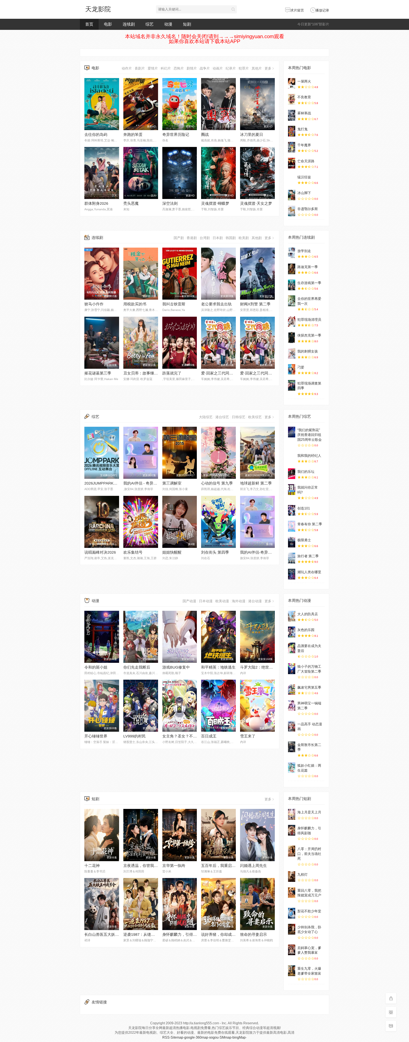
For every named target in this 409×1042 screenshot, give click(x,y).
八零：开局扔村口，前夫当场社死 (309, 853)
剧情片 (192, 68)
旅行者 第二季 (308, 556)
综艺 (149, 24)
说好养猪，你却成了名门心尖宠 (228, 934)
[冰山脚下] (291, 195)
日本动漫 (206, 601)
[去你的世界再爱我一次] (291, 300)
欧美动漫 (222, 601)
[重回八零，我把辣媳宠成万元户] (291, 892)
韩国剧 (231, 238)
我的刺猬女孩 (307, 351)
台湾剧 (205, 238)
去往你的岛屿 (95, 134)
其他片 (257, 68)
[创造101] (291, 510)
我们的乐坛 (305, 471)
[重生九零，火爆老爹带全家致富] (291, 970)
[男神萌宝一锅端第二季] (291, 705)
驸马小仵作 (94, 304)
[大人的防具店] (291, 616)
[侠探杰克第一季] (291, 337)
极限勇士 (304, 540)
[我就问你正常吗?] (291, 489)
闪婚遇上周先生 (253, 865)
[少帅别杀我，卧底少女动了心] (291, 929)
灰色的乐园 (305, 630)
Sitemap (177, 1037)
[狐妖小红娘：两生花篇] (291, 767)
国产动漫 (189, 601)
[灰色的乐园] (291, 632)
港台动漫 (255, 601)
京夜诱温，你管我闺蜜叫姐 (146, 865)
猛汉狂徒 (304, 177)
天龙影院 (98, 9)
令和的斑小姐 (95, 667)
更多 (268, 68)
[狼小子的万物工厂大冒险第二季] (291, 668)
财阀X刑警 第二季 (255, 304)
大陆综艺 (206, 417)
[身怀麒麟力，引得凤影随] (291, 830)
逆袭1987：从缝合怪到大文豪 (148, 934)
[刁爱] (291, 369)
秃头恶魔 (131, 203)
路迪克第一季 (307, 267)
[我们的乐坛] (291, 473)
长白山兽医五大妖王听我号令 (109, 934)
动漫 (168, 24)
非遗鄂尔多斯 (307, 209)
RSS (166, 1037)
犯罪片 (244, 68)
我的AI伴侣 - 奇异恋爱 (142, 483)
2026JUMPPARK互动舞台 (106, 483)
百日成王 (208, 736)
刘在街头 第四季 (215, 552)
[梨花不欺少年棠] (291, 913)
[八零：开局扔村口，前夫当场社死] (291, 851)
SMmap (225, 1037)
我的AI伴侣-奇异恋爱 (258, 552)
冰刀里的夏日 (251, 134)
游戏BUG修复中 (176, 667)
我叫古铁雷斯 (173, 304)
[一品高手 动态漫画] (291, 726)
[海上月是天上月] (291, 814)
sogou (214, 1037)
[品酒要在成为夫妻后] (291, 648)
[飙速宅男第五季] (291, 689)
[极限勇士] (291, 542)
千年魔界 (304, 145)
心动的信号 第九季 (217, 483)
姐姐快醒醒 (171, 552)
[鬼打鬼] (291, 131)
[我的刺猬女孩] (291, 353)
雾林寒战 (304, 113)
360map (202, 1037)
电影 (108, 24)
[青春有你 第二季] (291, 526)
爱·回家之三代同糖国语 (260, 373)
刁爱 (300, 367)
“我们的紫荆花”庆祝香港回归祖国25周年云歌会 (309, 434)
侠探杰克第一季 (309, 335)
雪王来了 (247, 736)
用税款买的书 (134, 304)
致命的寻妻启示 (253, 934)
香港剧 (192, 238)
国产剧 (179, 238)
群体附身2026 (96, 203)
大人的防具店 (307, 614)
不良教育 (304, 97)
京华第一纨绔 (173, 865)
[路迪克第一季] (291, 269)
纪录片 (231, 68)
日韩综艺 (238, 417)
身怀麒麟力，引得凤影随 (183, 934)
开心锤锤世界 (95, 736)
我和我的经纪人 (309, 455)
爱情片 (153, 68)
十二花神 (92, 865)
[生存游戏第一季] (291, 285)
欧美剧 (244, 238)
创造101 (303, 508)
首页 (89, 24)
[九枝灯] (291, 876)
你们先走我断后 (136, 667)
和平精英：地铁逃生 (218, 667)
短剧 (187, 24)
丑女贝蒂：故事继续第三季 (146, 373)
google (189, 1037)
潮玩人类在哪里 (309, 572)
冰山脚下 (304, 193)
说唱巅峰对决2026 (100, 552)
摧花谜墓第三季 (97, 373)
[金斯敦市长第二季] (291, 747)
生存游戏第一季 (309, 283)
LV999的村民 (134, 736)
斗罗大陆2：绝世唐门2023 (262, 667)
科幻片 (166, 68)
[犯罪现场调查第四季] (291, 385)
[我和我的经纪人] (291, 457)
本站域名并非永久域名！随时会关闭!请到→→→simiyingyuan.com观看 (204, 36)
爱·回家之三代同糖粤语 (221, 373)
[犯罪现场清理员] (291, 321)
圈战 (205, 134)
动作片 (127, 68)
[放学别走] (291, 253)
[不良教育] (291, 99)
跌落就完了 (171, 373)
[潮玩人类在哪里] (291, 574)
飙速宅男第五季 (309, 687)
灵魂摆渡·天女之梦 (256, 203)
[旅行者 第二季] (291, 558)
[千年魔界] (291, 147)
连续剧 (129, 24)
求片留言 (297, 10)
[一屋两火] (291, 83)
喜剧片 (140, 68)
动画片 (218, 68)
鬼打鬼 (302, 129)
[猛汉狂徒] (291, 179)
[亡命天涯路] (291, 163)
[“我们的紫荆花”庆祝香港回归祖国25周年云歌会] (291, 432)
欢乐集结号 (133, 552)
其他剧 (257, 238)
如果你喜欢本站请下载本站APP (204, 41)
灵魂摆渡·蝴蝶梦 (215, 203)
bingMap (239, 1037)
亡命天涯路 (305, 161)
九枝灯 (302, 874)
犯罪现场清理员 (309, 319)
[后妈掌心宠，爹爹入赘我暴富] (291, 950)
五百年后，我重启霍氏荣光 (224, 865)
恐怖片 (179, 68)
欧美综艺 (255, 417)
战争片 (205, 68)
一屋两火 (304, 81)
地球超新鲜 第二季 (256, 483)
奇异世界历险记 (175, 134)
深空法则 (170, 203)
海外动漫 (238, 601)
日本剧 (218, 238)
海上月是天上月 (309, 812)
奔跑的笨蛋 (133, 134)
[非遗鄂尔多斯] (291, 211)
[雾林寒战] (291, 115)
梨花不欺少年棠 (309, 911)
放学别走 (304, 251)
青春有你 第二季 (309, 524)
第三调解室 (171, 483)
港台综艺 (222, 417)
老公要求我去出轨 (216, 304)
